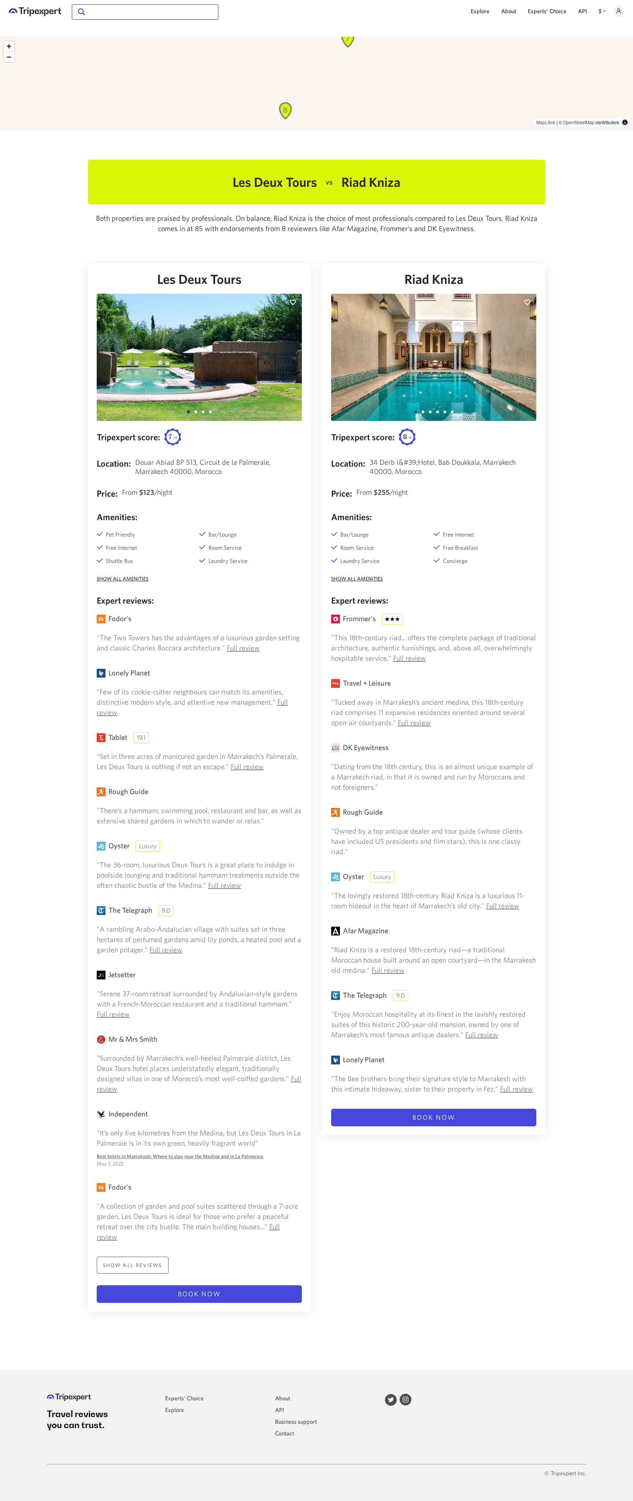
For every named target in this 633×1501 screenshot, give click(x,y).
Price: (107, 493)
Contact (284, 1433)
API (582, 11)
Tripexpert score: (128, 437)
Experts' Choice (547, 11)
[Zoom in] (9, 46)
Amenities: (117, 517)
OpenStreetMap (579, 122)
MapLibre (545, 122)
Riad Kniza (433, 279)
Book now (199, 1294)
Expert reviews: (125, 600)
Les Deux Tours (199, 279)
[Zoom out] (9, 57)
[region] (316, 83)
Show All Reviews (132, 1265)
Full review (243, 648)
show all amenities (122, 579)
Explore (480, 11)
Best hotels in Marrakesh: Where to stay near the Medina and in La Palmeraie (180, 1156)
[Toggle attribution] (625, 122)
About (508, 11)
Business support (296, 1421)
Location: (114, 463)
